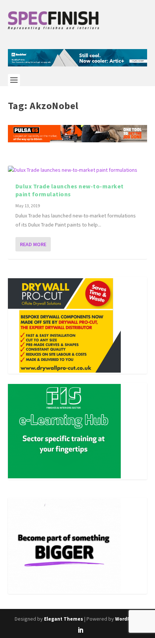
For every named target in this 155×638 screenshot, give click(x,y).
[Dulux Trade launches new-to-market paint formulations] (77, 170)
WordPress (127, 619)
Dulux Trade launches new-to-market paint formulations (69, 190)
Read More (33, 244)
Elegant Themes (63, 619)
